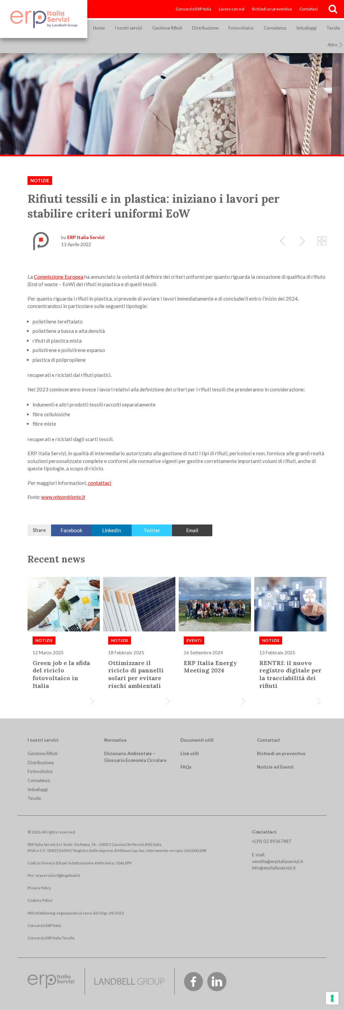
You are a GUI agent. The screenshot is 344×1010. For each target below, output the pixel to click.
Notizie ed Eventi (275, 767)
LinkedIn (111, 530)
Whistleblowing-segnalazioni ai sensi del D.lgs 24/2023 (76, 913)
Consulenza (275, 28)
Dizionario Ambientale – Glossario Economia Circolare (135, 757)
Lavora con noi (232, 8)
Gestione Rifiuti (167, 28)
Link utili (189, 753)
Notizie (39, 180)
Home (99, 28)
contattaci (99, 483)
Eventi (194, 640)
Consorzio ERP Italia (193, 8)
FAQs (185, 767)
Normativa (115, 740)
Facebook (71, 530)
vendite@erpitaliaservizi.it (277, 861)
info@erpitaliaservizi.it (274, 867)
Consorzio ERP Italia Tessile (51, 938)
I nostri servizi (128, 28)
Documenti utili (197, 740)
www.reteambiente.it (63, 497)
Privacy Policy (39, 888)
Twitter (151, 530)
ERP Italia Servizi (85, 237)
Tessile (34, 798)
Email (192, 530)
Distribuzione (205, 28)
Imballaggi (306, 28)
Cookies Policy (40, 900)
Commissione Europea (58, 277)
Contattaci (308, 8)
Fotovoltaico (241, 28)
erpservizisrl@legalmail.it (58, 875)
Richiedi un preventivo (272, 8)
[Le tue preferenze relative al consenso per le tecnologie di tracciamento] (332, 998)
